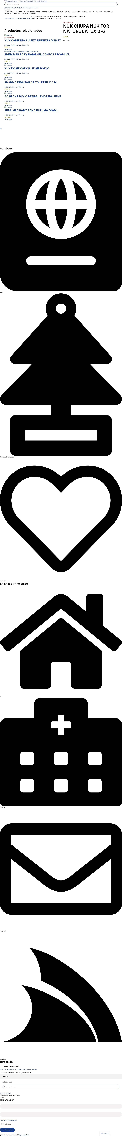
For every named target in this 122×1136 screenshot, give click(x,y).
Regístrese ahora (23, 1135)
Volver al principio (5, 1093)
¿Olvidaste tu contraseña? (8, 1120)
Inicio (6, 18)
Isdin (10, 1082)
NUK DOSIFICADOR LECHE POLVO (26, 68)
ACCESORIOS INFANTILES (23, 18)
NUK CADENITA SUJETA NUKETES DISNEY (32, 40)
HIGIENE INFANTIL (10, 87)
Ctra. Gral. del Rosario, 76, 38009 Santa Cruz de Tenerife (18, 1069)
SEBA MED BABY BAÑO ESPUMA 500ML (31, 110)
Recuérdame (6, 1124)
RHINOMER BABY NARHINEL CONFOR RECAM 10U (37, 54)
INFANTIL (11, 18)
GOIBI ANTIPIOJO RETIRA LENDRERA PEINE (32, 96)
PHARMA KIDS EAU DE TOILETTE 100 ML (31, 82)
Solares (5, 1082)
